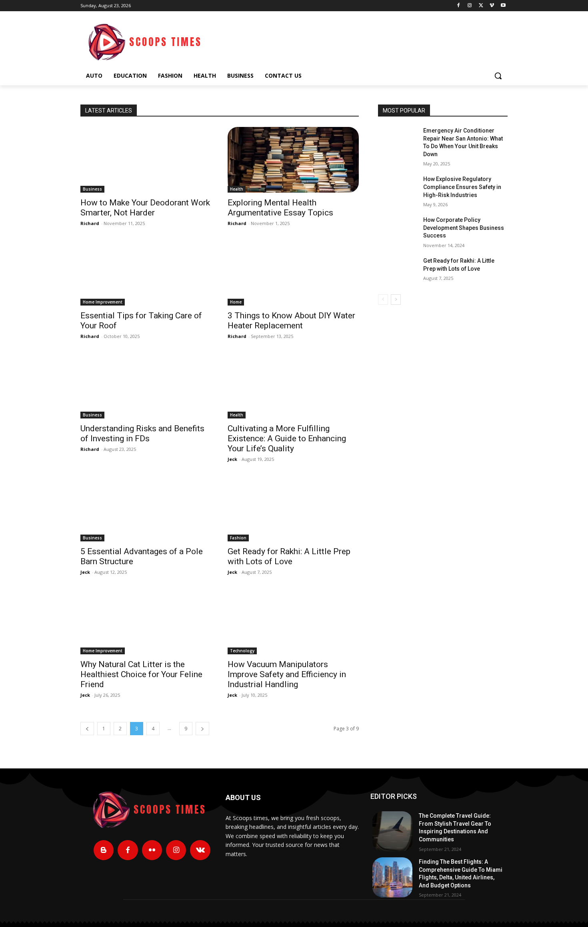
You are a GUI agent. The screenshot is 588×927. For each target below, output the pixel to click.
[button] (498, 75)
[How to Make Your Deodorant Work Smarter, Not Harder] (146, 160)
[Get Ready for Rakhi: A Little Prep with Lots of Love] (293, 508)
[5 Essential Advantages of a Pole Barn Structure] (146, 508)
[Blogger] (104, 850)
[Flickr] (152, 850)
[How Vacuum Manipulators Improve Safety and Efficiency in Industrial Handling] (293, 621)
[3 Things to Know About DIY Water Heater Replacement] (293, 273)
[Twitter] (481, 5)
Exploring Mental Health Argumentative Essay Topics (280, 207)
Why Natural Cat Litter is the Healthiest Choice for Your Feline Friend (141, 674)
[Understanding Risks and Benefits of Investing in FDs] (146, 385)
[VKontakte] (200, 850)
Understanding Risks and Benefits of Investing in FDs (142, 433)
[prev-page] (87, 728)
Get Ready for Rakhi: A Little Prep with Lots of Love (289, 556)
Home (236, 302)
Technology (242, 651)
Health (236, 189)
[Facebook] (458, 5)
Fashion (238, 538)
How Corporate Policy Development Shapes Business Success (463, 228)
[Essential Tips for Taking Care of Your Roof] (146, 273)
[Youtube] (503, 5)
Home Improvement (102, 302)
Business (92, 189)
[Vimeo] (491, 5)
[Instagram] (469, 5)
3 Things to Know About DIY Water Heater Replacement (291, 320)
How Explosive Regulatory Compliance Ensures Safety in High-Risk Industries (462, 187)
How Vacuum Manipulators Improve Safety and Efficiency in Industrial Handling (287, 674)
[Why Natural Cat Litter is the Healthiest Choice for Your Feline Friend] (146, 621)
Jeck (232, 459)
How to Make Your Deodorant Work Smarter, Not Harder (145, 207)
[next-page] (202, 728)
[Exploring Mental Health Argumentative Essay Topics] (293, 160)
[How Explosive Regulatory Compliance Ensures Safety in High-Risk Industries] (397, 189)
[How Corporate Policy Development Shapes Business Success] (397, 229)
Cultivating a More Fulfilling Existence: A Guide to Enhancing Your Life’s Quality (287, 438)
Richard (89, 223)
